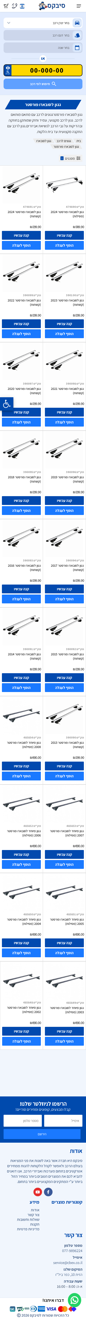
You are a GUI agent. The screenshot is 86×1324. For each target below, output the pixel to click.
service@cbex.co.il (67, 1262)
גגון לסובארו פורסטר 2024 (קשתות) (24, 214)
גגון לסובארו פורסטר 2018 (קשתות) (24, 479)
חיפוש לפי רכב (40, 84)
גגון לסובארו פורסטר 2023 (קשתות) (67, 302)
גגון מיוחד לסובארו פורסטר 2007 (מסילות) (67, 833)
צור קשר (33, 1214)
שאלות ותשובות (28, 1219)
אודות (35, 1209)
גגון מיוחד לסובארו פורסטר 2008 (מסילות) (24, 744)
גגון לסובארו (43, 141)
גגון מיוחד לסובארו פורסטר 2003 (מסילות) (67, 1010)
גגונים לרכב (64, 141)
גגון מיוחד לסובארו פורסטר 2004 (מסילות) (24, 921)
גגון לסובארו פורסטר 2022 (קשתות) (24, 302)
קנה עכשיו (64, 235)
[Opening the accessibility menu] (6, 404)
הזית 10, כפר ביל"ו (68, 1274)
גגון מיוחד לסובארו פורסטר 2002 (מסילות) (24, 1009)
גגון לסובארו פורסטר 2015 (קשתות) (67, 656)
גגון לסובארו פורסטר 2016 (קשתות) (24, 567)
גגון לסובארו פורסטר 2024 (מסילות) (67, 214)
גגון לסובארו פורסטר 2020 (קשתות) (24, 391)
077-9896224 (72, 1250)
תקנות (34, 1224)
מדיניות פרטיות (28, 1229)
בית (78, 141)
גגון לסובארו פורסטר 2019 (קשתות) (67, 479)
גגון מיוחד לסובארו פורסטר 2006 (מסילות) (24, 833)
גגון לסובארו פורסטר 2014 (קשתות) (24, 656)
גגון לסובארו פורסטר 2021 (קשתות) (67, 391)
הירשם (42, 1134)
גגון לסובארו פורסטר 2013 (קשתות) (67, 744)
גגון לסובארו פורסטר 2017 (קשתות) (67, 567)
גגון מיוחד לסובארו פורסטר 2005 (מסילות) (67, 921)
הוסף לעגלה (64, 245)
